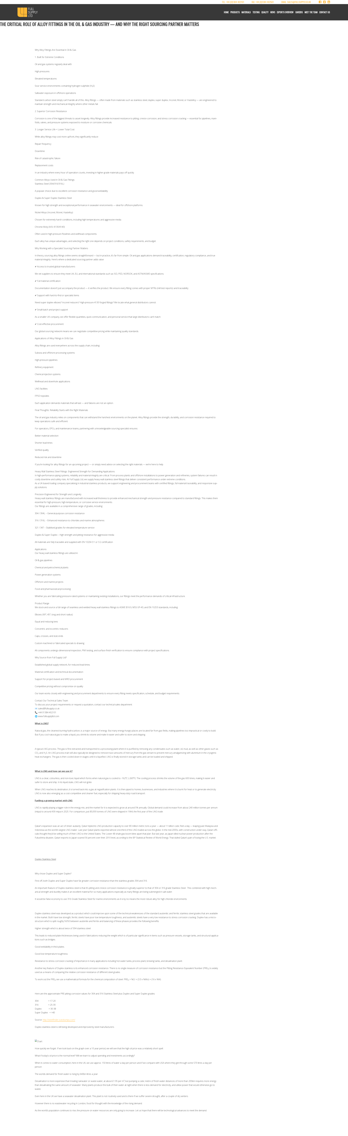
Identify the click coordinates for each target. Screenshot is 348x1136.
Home (226, 12)
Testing (256, 12)
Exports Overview (285, 12)
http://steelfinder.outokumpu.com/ (59, 1019)
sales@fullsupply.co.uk (299, 2)
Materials (246, 12)
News (272, 12)
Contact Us (324, 12)
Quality (264, 12)
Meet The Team (311, 12)
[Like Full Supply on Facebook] (320, 2)
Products (235, 12)
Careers (299, 12)
